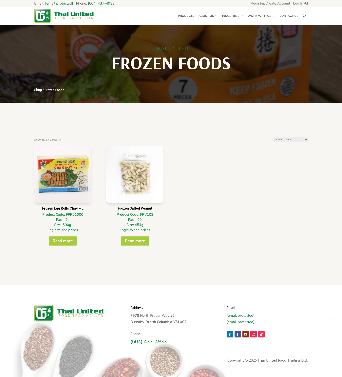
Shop (38, 90)
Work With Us (259, 16)
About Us (206, 16)
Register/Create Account (270, 3)
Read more (63, 241)
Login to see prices (63, 230)
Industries (230, 16)
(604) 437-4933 (101, 3)
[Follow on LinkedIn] (230, 334)
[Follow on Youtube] (245, 334)
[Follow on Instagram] (253, 334)
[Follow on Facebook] (238, 334)
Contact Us (288, 16)
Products (186, 16)
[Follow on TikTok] (261, 334)
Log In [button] (298, 3)
